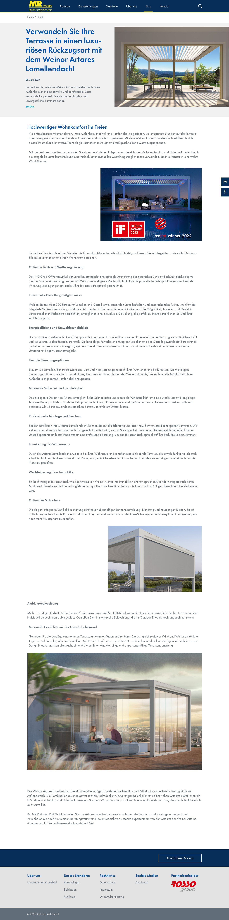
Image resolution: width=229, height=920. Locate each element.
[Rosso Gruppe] (183, 885)
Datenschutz (107, 882)
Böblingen (70, 889)
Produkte (65, 6)
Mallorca (69, 896)
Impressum (106, 889)
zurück (30, 106)
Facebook (141, 882)
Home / (31, 17)
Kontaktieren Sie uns (180, 858)
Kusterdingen (72, 882)
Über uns (131, 6)
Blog (148, 6)
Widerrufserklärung (112, 896)
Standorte (112, 6)
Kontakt (164, 6)
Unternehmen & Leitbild (42, 882)
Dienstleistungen (88, 6)
